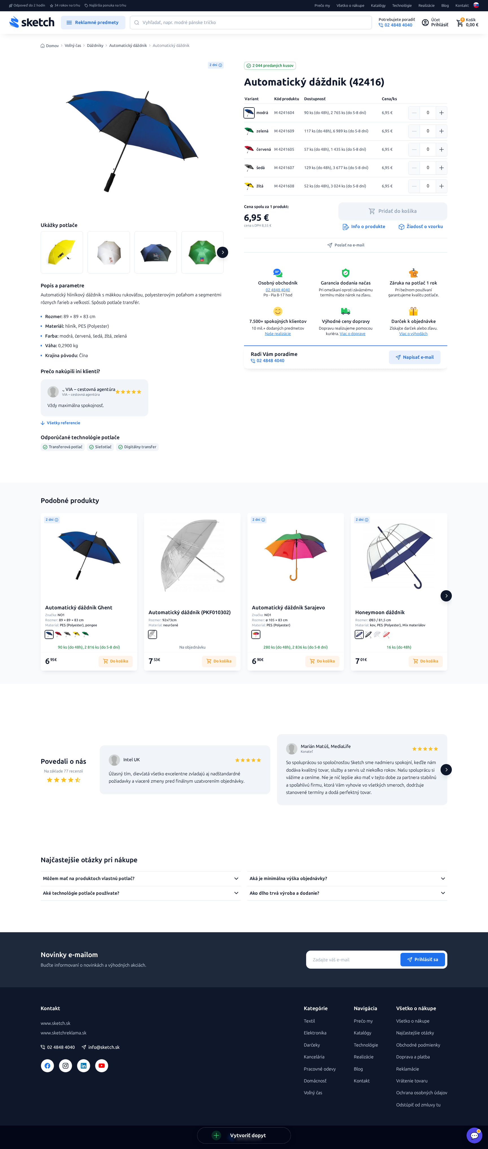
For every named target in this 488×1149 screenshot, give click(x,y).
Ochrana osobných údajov (421, 1092)
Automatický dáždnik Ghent (78, 608)
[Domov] (31, 22)
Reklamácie (407, 1069)
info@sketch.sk (103, 1047)
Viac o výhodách (413, 333)
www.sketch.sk (55, 1023)
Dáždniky (95, 45)
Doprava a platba (413, 1057)
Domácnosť (315, 1081)
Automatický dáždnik (128, 45)
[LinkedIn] (83, 1066)
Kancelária (314, 1057)
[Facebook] (47, 1066)
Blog (445, 6)
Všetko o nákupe (350, 6)
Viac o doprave (352, 333)
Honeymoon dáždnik (380, 612)
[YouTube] (101, 1066)
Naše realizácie (278, 333)
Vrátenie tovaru (412, 1081)
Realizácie (427, 6)
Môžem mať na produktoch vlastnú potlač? (88, 878)
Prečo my (322, 6)
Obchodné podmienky (418, 1045)
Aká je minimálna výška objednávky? (288, 878)
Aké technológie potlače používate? (81, 893)
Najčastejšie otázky (415, 1033)
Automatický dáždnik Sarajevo (288, 608)
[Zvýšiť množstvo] (441, 112)
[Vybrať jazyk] (476, 5)
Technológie (402, 6)
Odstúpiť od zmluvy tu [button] (418, 1105)
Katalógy (378, 6)
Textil (309, 1021)
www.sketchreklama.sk (63, 1033)
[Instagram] (65, 1066)
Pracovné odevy (320, 1069)
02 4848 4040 (278, 290)
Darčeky (312, 1045)
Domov (52, 45)
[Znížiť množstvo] (414, 112)
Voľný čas (73, 45)
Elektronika (315, 1033)
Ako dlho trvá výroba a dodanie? (284, 893)
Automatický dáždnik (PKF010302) (190, 612)
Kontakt (462, 6)
